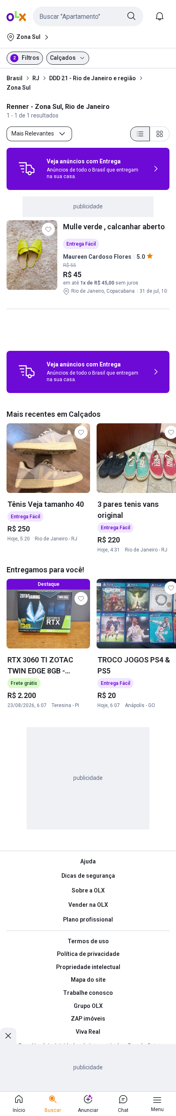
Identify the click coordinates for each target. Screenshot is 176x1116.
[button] (88, 16)
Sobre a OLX (88, 890)
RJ (35, 78)
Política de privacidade (88, 954)
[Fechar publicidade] (8, 1036)
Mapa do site (88, 979)
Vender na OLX (88, 904)
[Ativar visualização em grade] (159, 134)
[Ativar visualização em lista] (140, 134)
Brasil (15, 78)
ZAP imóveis (88, 1018)
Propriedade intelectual (88, 967)
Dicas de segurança (88, 875)
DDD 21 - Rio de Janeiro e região (92, 78)
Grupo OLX (88, 1006)
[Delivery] (26, 168)
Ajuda (88, 861)
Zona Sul (19, 87)
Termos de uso (88, 941)
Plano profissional (88, 919)
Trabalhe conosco (88, 992)
